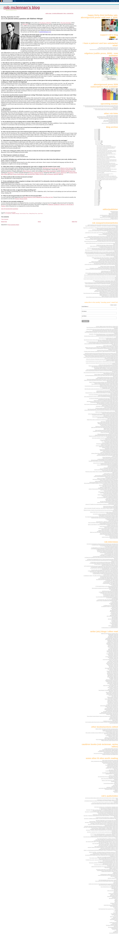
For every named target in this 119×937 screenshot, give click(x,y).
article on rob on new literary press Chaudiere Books (108, 491)
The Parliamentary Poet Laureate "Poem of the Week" (108, 776)
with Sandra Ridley (114, 590)
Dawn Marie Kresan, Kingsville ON (111, 668)
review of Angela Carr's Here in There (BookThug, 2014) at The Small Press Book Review (101, 282)
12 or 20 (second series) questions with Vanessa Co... (107, 171)
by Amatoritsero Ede (114, 613)
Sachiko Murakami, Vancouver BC (111, 680)
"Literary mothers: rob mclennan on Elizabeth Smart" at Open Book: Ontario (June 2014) (101, 273)
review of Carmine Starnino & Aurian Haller (110, 537)
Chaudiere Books (114, 212)
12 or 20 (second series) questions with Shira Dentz (106, 151)
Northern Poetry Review (113, 775)
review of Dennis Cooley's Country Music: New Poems (108, 494)
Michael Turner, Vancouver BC (112, 704)
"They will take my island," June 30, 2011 (110, 863)
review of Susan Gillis (114, 538)
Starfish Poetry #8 (114, 885)
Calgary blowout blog (114, 717)
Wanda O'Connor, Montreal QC (112, 681)
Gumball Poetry (115, 929)
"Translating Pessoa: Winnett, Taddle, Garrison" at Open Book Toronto (105, 414)
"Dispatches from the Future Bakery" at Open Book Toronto (107, 443)
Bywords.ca (116, 892)
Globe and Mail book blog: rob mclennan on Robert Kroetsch (106, 430)
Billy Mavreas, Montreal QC (113, 675)
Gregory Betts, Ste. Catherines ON (111, 639)
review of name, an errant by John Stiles (110, 484)
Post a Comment (4, 219)
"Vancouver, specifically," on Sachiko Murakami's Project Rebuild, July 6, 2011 (103, 862)
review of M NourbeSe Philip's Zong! (111, 407)
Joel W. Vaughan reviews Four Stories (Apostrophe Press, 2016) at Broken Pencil (103, 224)
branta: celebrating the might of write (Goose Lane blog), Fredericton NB (104, 761)
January (98, 188)
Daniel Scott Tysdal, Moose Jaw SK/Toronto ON (109, 705)
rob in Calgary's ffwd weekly (112, 466)
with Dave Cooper (114, 612)
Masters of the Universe (67, 168)
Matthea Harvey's (38, 197)
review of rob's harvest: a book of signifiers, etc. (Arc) (108, 528)
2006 (97, 201)
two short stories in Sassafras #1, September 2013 (108, 807)
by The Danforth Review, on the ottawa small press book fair (107, 586)
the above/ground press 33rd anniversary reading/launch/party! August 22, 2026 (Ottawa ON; (100, 105)
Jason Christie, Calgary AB (113, 647)
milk (117, 879)
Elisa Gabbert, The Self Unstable (103, 174)
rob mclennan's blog (22, 7)
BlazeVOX (116, 889)
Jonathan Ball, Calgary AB (113, 634)
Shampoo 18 (115, 932)
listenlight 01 (115, 907)
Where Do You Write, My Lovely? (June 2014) (109, 272)
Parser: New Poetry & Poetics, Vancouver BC (109, 778)
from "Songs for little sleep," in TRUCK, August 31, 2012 (107, 838)
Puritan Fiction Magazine (113, 893)
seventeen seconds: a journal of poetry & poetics (109, 215)
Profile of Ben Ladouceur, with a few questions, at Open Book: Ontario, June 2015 (103, 236)
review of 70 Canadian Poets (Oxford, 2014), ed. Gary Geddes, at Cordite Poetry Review (101, 251)
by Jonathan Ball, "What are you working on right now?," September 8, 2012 (104, 563)
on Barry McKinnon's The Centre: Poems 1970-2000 (108, 514)
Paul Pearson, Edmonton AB (112, 683)
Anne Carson (13, 174)
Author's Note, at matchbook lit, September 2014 (109, 259)
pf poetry (116, 877)
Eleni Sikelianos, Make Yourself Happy (104, 145)
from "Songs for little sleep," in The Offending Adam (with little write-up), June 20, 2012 (102, 841)
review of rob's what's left (113, 520)
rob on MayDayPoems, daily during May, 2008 (109, 886)
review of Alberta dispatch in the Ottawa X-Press (109, 450)
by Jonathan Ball (115, 585)
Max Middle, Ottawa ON (113, 677)
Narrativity (116, 774)
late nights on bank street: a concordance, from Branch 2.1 (107, 869)
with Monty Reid (115, 609)
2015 (97, 191)
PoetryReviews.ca (114, 781)
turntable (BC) (115, 873)
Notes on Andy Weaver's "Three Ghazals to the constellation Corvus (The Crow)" (103, 524)
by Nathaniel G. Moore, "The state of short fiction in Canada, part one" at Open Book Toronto (101, 575)
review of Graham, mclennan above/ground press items (107, 502)
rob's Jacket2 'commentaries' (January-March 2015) (108, 118)
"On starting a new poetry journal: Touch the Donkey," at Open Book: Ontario (104, 268)
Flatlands (116, 931)
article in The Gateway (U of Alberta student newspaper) (107, 478)
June (98, 183)
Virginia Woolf (73, 172)
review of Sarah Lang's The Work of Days (110, 474)
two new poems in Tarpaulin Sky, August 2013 (109, 808)
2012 (97, 194)
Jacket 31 (116, 902)
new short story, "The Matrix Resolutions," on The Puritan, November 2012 (104, 833)
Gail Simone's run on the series (51, 168)
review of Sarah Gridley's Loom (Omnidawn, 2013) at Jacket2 (106, 290)
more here (116, 792)
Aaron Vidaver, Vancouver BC (112, 707)
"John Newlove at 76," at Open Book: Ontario (109, 271)
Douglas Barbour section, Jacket (112, 731)
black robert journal (114, 876)
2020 (97, 136)
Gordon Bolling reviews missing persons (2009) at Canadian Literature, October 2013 (102, 297)
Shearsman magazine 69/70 (112, 896)
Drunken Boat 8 (115, 904)
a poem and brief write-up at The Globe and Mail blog (108, 875)
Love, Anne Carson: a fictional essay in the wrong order (107, 417)
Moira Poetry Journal (114, 916)
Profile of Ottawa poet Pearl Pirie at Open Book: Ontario (107, 377)
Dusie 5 (116, 899)
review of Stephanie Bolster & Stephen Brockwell (109, 526)
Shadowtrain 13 (115, 897)
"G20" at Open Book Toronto (112, 418)
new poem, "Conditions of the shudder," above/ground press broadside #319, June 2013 (101, 811)
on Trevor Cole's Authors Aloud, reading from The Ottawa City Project (105, 802)
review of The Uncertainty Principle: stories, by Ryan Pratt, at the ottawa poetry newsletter (101, 285)
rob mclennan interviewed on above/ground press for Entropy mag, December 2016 (102, 543)
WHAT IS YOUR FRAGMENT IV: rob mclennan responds (107, 289)
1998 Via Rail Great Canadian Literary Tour (110, 123)
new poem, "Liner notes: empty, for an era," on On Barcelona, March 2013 (104, 823)
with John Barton (115, 617)
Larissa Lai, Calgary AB (113, 670)
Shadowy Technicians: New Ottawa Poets (110, 754)
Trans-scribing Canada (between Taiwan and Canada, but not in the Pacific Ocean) (102, 716)
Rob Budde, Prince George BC (112, 643)
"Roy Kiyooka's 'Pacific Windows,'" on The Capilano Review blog (106, 367)
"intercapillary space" (114, 906)
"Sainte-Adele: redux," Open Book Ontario (110, 387)
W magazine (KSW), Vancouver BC (111, 789)
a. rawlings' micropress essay (112, 525)
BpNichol (56, 174)
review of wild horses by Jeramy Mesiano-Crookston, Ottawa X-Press (105, 416)
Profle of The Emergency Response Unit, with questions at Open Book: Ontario (103, 365)
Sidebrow (116, 900)
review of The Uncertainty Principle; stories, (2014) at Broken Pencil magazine (103, 262)
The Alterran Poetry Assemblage (112, 925)
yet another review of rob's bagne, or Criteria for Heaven (107, 531)
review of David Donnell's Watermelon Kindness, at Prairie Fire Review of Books (103, 413)
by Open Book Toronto (114, 584)
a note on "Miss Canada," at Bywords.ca (110, 345)
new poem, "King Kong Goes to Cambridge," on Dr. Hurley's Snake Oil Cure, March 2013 (101, 822)
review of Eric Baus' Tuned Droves (111, 438)
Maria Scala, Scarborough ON (112, 693)
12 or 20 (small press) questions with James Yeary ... (106, 153)
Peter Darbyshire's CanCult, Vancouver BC (110, 762)
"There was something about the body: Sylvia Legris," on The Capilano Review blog (102, 379)
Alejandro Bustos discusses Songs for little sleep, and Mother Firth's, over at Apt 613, (102, 329)
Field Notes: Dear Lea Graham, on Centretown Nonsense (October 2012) (104, 835)
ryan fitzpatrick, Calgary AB (113, 657)
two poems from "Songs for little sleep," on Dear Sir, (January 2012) (105, 853)
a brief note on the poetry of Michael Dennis (110, 495)
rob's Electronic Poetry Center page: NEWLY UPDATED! (107, 116)
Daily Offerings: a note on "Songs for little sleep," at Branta (107, 346)
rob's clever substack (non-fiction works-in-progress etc (107, 48)
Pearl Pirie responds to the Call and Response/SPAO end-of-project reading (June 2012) (101, 353)
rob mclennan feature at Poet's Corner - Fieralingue (108, 880)
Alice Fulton (4, 174)
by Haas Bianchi (115, 601)
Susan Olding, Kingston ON (113, 682)
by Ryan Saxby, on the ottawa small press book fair (108, 592)
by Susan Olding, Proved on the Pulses (110, 582)
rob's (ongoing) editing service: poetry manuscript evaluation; (106, 109)
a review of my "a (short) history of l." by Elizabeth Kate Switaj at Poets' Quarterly (103, 230)
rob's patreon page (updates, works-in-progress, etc (108, 47)
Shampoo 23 (115, 917)
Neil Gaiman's (64, 169)
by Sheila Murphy (114, 614)
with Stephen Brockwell (113, 603)
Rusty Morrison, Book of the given (103, 162)
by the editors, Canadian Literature (111, 546)
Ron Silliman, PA (115, 696)
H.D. (62, 174)
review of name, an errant (113, 503)
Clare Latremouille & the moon (112, 513)
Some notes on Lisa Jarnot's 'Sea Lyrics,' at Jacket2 (108, 337)
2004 (97, 204)
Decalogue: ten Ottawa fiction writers (111, 733)
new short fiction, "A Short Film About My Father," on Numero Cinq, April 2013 (103, 821)
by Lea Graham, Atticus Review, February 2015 (109, 545)
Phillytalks (116, 779)
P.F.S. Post (116, 915)
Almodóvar (10, 172)
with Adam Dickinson (114, 610)
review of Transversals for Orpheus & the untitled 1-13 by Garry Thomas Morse (103, 488)
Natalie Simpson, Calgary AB (112, 697)
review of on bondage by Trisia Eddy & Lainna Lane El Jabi (107, 445)
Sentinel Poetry (115, 923)
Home (39, 221)
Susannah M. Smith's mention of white (111, 467)
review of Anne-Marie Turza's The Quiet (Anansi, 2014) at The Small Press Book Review (101, 286)
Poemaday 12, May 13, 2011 (112, 865)
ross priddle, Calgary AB (113, 686)
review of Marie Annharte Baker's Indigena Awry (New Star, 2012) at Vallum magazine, (102, 331)
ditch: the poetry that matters (112, 766)
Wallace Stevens (39, 174)
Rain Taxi (116, 784)
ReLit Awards (115, 785)
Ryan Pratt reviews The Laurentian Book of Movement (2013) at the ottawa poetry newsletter (101, 293)
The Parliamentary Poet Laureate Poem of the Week (108, 908)
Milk (117, 930)
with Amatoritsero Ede (114, 611)
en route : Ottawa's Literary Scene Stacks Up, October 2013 (107, 326)
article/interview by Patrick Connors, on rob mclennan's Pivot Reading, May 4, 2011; (102, 401)
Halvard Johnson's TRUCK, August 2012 (110, 730)
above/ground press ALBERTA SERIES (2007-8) (109, 217)
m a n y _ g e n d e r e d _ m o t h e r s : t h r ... (105, 173)
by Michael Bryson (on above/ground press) (110, 627)
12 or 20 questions (8, 213)
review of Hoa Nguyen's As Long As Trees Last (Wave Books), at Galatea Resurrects (102, 341)
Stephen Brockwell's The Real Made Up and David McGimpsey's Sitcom (104, 460)
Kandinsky (53, 171)
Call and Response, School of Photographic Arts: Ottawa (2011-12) (105, 219)
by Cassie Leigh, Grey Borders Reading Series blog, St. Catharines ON (104, 569)
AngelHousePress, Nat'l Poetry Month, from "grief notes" (107, 870)
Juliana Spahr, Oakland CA (113, 699)
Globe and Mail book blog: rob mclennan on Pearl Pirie (107, 434)
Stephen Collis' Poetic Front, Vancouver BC (110, 780)
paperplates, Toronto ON (113, 777)
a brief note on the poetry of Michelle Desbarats (109, 489)
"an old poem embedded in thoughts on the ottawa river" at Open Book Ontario (103, 394)
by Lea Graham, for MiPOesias (112, 597)
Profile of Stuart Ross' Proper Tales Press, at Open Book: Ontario (106, 258)
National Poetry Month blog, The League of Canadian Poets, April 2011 (104, 866)
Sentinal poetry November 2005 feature (110, 121)
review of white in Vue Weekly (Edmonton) (110, 470)
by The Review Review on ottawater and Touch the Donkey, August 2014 (104, 548)
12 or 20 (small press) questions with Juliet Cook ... (106, 163)
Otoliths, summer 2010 (113, 868)
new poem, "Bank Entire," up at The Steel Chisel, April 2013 (107, 820)
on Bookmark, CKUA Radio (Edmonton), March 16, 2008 (107, 799)
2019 (97, 137)
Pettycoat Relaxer (114, 928)
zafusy (116, 911)
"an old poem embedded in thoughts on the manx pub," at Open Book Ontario (103, 398)
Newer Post (4, 221)
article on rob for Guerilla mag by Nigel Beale (109, 444)
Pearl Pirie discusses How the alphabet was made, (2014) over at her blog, (104, 287)
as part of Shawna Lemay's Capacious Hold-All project (108, 459)
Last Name (84, 316)
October (98, 143)
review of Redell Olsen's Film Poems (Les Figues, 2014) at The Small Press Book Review (101, 252)
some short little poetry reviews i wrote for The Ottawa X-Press (106, 475)
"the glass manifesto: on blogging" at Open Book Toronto (107, 403)
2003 (97, 205)
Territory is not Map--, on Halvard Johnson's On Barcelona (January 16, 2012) (103, 852)
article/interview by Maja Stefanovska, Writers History (108, 399)
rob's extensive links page (113, 119)
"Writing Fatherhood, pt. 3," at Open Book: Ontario (109, 294)
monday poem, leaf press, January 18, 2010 (110, 871)
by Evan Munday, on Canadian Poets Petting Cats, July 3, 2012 (106, 564)
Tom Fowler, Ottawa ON (113, 658)
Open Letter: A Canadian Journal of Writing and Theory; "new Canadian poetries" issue (102, 732)
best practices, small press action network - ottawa (108, 515)
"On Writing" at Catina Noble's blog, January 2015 (108, 247)
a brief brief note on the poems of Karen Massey (109, 492)
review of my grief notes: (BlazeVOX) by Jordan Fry (108, 364)
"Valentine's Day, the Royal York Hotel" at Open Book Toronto (106, 426)
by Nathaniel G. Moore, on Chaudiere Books (109, 606)
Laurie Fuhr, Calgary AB (113, 660)
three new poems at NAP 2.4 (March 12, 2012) (109, 848)
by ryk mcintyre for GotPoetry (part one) (110, 595)
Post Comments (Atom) (13, 224)
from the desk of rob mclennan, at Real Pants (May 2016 (107, 228)
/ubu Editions (115, 791)
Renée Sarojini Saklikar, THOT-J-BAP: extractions (106, 166)
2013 (97, 193)
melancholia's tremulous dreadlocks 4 (111, 905)
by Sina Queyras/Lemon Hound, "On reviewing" (109, 576)
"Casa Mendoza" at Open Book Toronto (110, 415)
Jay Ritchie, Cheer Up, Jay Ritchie (103, 158)
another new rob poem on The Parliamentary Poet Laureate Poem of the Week (103, 883)
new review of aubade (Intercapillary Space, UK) (109, 468)
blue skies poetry (115, 887)
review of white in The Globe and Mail (111, 473)
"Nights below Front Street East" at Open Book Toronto (108, 423)
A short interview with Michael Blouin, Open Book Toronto (107, 390)
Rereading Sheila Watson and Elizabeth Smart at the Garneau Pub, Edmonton (103, 461)
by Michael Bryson (114, 626)
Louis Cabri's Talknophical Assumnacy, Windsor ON (108, 788)
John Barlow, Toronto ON (113, 635)
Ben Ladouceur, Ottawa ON (113, 669)
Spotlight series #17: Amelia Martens (103, 167)
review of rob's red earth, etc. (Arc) (111, 518)
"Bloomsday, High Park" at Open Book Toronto (109, 421)
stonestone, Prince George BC (112, 787)
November (99, 142)
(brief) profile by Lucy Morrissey (112, 338)
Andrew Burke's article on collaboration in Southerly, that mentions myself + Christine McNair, (100, 354)
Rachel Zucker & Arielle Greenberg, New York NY (109, 713)
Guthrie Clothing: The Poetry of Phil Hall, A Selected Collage (107, 728)
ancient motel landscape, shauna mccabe (110, 749)
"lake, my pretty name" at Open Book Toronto (109, 440)
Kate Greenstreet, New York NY (112, 663)
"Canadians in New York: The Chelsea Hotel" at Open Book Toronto (105, 431)
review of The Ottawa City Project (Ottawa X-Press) (108, 485)
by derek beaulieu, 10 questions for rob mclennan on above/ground (105, 572)
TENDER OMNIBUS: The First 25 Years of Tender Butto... (107, 177)
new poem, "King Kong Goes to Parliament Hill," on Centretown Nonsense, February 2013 (101, 826)
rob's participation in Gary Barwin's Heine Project (109, 424)
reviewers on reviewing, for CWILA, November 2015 (108, 234)
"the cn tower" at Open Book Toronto (111, 441)
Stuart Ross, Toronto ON (113, 691)
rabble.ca (116, 782)
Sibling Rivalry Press (33, 213)
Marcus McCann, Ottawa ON (112, 676)
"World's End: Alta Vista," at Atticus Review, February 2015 (107, 245)
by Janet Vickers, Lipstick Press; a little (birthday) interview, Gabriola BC (104, 567)
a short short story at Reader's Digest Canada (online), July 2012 (106, 840)
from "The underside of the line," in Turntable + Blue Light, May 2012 (105, 843)
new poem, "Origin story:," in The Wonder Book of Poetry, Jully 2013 (105, 810)
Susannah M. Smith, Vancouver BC (111, 698)
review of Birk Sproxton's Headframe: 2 (110, 493)
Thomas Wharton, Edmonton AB (112, 710)
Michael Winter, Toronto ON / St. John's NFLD (109, 712)
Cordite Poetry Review (113, 922)
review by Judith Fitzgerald (113, 465)
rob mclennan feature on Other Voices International (108, 884)
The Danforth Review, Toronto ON (111, 765)
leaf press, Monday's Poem (113, 878)
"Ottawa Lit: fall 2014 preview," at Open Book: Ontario (108, 260)
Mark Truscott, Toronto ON (113, 703)
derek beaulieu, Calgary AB (113, 637)
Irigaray (28, 171)
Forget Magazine (115, 888)
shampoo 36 (115, 872)
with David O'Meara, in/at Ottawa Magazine (110, 565)
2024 (97, 131)
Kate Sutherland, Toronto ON (112, 702)
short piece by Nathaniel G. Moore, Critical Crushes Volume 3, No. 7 (105, 479)
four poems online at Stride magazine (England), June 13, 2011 (106, 864)
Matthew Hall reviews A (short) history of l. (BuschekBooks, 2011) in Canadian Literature (101, 347)
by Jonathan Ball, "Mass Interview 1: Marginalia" (109, 577)
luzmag (116, 909)
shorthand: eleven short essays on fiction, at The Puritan (107, 350)
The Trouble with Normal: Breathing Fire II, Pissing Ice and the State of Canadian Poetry (101, 516)
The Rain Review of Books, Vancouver (111, 783)
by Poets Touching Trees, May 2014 (111, 553)
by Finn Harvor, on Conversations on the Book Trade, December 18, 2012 (104, 562)
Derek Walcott (21, 174)
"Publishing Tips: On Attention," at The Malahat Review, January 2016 (105, 229)
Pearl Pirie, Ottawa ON (113, 684)
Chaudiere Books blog (113, 718)
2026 (97, 129)
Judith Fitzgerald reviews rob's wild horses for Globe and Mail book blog (104, 427)
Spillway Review (115, 914)
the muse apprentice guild (113, 927)
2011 (97, 195)
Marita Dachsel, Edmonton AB (112, 650)
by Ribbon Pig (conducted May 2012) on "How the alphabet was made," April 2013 (102, 559)
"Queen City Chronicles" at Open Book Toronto (109, 432)
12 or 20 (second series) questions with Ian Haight (106, 157)
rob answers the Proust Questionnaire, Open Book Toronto (107, 579)
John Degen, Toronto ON (113, 652)
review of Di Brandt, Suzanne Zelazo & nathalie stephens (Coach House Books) (103, 522)
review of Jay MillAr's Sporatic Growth (111, 490)
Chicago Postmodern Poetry (112, 764)
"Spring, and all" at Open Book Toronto (111, 429)
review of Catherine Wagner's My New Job (110, 442)
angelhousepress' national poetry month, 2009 (109, 874)
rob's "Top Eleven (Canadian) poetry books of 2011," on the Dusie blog (105, 366)
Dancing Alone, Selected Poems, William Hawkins (108, 750)
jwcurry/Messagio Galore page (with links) (110, 772)
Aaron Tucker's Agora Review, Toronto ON (110, 760)
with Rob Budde (115, 598)
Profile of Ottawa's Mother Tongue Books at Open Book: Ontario (106, 374)
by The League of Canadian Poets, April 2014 (109, 554)
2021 (97, 135)
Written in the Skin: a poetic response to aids (109, 740)
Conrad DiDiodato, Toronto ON (112, 653)
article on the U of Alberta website (111, 477)
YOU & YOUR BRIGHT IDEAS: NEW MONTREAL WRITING (107, 739)
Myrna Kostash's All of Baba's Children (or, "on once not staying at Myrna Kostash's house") (101, 483)
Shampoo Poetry (115, 786)
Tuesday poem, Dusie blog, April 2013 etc (110, 729)
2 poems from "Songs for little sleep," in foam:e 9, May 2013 (107, 817)
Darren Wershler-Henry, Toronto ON (111, 709)
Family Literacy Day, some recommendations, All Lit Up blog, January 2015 (104, 246)
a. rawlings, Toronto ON (113, 688)
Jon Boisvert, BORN (100, 172)
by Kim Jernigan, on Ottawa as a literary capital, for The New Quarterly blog (104, 571)
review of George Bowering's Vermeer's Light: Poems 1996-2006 (106, 476)
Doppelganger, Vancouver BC (112, 767)
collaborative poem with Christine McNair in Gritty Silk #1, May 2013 (105, 814)
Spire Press (40, 213)
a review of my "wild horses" (112, 231)
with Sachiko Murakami (113, 589)
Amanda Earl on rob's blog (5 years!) (111, 462)
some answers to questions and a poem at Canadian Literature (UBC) (105, 588)
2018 (97, 138)
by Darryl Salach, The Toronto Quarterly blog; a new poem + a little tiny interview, (103, 570)
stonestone (116, 926)
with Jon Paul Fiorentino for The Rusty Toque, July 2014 (107, 550)
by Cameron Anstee (114, 602)
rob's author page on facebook (112, 115)
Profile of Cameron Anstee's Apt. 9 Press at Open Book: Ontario (106, 383)
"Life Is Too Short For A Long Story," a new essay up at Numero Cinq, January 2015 (102, 248)
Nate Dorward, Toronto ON (113, 654)
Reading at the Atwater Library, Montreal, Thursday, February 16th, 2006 (104, 803)
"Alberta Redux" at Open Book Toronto (111, 428)
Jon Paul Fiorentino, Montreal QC (111, 656)
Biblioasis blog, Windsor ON (112, 640)
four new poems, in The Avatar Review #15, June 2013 (108, 812)
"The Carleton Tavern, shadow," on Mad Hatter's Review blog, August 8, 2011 (103, 857)
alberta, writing (115, 720)
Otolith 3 (116, 901)
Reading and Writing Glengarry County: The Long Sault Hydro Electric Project (103, 436)
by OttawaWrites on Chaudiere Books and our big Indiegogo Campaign (104, 547)
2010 (97, 197)
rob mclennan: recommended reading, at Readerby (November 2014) (105, 249)
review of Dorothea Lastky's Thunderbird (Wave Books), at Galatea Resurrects (103, 342)
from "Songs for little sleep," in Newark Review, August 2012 (107, 839)
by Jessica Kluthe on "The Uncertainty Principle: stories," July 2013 (105, 556)
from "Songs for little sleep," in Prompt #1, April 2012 (108, 845)
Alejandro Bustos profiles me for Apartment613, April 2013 (107, 335)
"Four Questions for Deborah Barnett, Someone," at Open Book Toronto (104, 384)
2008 (97, 199)
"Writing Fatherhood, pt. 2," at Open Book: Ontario (109, 295)
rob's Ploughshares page (113, 122)
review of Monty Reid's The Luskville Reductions (109, 439)
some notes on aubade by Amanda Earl (110, 496)
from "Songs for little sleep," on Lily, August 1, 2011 (108, 858)
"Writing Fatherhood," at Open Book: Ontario (110, 296)
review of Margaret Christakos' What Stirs (110, 451)
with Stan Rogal (115, 621)
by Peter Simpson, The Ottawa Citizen (111, 581)
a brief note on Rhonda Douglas (112, 498)
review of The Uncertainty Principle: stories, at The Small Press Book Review (103, 288)
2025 (97, 130)
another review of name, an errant (111, 499)
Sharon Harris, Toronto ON (113, 665)
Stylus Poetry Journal (114, 895)
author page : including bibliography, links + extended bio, (60, 13)
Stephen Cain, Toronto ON (113, 645)
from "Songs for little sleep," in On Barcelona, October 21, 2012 (106, 834)
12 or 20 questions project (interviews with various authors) (107, 596)
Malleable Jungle (114, 918)
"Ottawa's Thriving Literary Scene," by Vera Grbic (109, 385)
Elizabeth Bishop (38, 172)
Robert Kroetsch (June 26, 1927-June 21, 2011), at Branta (107, 391)
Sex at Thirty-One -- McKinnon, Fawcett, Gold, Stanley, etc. (107, 521)
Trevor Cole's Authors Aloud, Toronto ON (110, 763)
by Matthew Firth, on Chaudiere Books (111, 605)
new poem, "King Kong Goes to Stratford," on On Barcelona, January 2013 (104, 829)
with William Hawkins (114, 615)
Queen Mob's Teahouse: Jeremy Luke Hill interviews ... (107, 159)
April (98, 185)
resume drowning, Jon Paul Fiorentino (111, 752)
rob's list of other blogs (114, 723)
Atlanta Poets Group (114, 715)
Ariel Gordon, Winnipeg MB (113, 661)
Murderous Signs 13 (114, 903)
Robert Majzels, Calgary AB (113, 674)
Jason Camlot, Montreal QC (113, 646)
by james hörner (115, 619)
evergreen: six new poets (113, 736)
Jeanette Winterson (61, 172)
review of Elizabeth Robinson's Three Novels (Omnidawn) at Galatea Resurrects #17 (102, 369)
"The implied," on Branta (113, 433)
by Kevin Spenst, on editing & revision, (111, 574)
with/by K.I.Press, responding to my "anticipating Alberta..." (107, 600)
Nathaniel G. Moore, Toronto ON (112, 679)
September (99, 144)
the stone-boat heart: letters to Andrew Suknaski (109, 501)
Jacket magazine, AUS (113, 771)
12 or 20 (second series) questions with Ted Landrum (107, 169)
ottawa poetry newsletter (113, 214)
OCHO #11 (116, 891)
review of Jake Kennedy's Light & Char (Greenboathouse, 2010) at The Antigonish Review (101, 355)
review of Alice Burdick (113, 536)
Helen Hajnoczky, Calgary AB (112, 664)
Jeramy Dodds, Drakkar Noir (102, 155)
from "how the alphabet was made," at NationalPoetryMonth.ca (106, 846)
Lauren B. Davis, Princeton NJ (112, 651)
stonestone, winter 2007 (113, 898)
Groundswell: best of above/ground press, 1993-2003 (108, 751)
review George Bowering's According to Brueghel (109, 449)
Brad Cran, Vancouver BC (113, 648)
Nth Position (115, 912)
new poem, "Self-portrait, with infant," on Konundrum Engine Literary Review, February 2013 (101, 827)
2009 (97, 198)
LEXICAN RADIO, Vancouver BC (112, 773)
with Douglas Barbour (114, 622)
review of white (115, 456)
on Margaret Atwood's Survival (112, 519)
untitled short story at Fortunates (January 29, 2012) (108, 849)
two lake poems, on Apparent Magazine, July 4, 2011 (108, 861)
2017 (97, 139)
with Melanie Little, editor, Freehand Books (110, 591)
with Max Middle (115, 618)
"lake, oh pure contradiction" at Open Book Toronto (108, 446)
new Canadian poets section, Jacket (111, 738)
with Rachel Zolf (115, 607)
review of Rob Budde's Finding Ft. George (110, 457)
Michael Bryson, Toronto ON (112, 642)
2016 (97, 190)
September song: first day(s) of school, (104, 170)
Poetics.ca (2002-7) (114, 218)
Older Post (74, 221)
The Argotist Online (114, 913)
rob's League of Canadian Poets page (111, 120)
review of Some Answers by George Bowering (109, 463)
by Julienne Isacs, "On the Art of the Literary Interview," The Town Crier (105, 544)
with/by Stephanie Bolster (113, 625)
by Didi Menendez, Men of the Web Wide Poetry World (108, 599)
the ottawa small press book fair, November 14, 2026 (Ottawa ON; (106, 108)
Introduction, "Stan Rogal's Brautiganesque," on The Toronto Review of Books (103, 334)
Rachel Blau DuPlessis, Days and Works (104, 152)
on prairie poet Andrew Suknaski (112, 420)
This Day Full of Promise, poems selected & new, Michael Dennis (106, 753)
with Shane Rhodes (114, 604)
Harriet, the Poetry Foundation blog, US (110, 685)
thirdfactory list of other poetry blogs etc (110, 721)
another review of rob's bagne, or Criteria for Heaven (108, 530)
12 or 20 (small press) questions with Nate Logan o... (106, 179)
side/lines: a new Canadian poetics (111, 737)
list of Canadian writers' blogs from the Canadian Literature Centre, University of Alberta (101, 722)
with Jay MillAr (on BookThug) (112, 616)
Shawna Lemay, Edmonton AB (112, 671)
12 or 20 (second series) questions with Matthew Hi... (106, 176)
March (98, 186)
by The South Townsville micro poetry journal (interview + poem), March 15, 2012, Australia (101, 566)
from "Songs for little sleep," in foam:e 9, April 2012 (108, 844)
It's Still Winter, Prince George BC (112, 770)
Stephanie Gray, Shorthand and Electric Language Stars (107, 164)
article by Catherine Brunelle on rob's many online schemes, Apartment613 (104, 238)
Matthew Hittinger (15, 213)
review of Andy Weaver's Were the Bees (110, 506)
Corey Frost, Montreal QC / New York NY (110, 659)
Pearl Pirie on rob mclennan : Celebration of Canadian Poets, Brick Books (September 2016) (100, 227)
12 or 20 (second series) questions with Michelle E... (106, 165)
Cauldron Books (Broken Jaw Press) (111, 748)
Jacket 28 (116, 920)
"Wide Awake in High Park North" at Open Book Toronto (107, 422)
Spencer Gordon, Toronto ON (112, 662)
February (98, 187)
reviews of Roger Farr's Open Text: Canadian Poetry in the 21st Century (104, 453)
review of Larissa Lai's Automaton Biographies (109, 425)
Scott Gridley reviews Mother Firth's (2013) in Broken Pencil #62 (106, 291)
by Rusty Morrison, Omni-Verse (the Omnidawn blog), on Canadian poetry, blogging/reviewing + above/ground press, (104, 568)
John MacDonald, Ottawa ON (112, 673)
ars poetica (116, 882)
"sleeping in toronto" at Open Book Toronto (110, 447)
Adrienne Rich (31, 174)
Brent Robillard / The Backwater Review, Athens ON (108, 690)
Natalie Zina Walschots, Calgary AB (111, 708)
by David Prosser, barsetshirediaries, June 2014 (109, 552)
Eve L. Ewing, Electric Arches (102, 149)
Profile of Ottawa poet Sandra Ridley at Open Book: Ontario (107, 378)
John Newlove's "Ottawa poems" (112, 500)
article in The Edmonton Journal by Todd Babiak (109, 480)
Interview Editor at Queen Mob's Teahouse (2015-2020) (107, 117)
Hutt (117, 921)
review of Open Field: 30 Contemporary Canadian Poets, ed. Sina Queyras (104, 512)
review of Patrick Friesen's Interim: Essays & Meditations (107, 464)
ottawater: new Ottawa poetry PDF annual (110, 216)
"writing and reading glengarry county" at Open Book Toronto (106, 408)
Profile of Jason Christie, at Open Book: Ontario (109, 266)
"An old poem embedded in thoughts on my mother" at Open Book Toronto (104, 402)
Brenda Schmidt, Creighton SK (112, 694)
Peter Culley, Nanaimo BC (113, 649)
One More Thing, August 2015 (112, 235)
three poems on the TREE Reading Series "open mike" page (106, 881)
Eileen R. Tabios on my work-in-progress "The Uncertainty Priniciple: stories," (103, 382)
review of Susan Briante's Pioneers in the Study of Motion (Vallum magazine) (103, 482)
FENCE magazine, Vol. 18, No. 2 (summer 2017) (106, 156)
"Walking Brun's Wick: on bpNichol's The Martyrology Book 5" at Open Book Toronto (102, 419)
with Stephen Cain (114, 620)
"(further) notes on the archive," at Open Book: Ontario (108, 267)
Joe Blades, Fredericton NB (113, 641)
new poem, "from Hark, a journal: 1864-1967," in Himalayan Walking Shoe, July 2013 (102, 809)
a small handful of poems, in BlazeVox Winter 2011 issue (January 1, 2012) (104, 854)
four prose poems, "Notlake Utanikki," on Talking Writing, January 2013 (105, 828)
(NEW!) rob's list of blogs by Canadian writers (109, 633)
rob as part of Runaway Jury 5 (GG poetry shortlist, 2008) (107, 455)
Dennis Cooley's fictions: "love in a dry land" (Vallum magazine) (106, 469)
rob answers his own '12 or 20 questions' (110, 593)
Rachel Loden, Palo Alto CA (112, 672)
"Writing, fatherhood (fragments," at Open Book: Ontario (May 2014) (105, 280)
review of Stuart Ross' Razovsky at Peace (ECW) (109, 534)
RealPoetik (116, 910)
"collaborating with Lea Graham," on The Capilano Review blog (106, 368)
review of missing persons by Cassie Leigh (110, 412)
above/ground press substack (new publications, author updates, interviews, (104, 49)
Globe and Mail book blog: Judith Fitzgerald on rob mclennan (106, 435)
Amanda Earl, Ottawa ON (113, 655)
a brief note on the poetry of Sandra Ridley (110, 486)
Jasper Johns (46, 171)
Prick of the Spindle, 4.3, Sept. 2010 (111, 867)
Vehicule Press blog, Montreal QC (111, 706)
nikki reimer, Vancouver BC (113, 689)
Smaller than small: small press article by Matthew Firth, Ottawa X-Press (104, 517)
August (98, 180)
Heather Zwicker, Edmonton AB (112, 714)
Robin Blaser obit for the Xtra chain (111, 448)
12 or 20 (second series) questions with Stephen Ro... (107, 160)
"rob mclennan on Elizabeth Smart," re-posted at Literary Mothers (106, 263)
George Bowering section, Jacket (112, 735)
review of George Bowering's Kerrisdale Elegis (109, 452)
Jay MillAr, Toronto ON (114, 678)
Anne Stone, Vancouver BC (113, 701)
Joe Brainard (49, 174)
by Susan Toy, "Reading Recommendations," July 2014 (107, 551)
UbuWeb (116, 790)
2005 (97, 202)
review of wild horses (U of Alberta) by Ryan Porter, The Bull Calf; (106, 400)
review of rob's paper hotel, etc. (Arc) (111, 527)
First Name (84, 311)
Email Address (85, 306)
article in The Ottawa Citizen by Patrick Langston (109, 487)
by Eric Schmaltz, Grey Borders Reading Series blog (108, 578)
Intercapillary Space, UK (113, 769)
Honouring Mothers (114, 924)
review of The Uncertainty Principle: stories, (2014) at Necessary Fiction (104, 261)
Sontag (32, 172)
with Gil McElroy (115, 624)
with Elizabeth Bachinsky (113, 587)
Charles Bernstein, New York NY (112, 638)
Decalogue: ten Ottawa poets (112, 734)
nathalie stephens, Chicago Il (112, 700)
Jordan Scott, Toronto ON (113, 695)
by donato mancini (114, 623)
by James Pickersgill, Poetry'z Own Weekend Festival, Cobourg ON (105, 573)
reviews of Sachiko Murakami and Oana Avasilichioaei (108, 454)
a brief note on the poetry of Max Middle (110, 507)
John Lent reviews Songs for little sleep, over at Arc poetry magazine (105, 330)
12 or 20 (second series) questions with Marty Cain (106, 146)
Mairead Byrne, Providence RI (112, 644)
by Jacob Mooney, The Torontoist (112, 580)
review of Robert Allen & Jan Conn (111, 535)
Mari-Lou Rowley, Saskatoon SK (112, 692)
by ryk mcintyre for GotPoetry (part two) (111, 594)
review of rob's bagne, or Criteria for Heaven (109, 529)
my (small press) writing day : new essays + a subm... (106, 150)
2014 (97, 192)
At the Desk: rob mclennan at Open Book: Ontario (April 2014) (106, 281)
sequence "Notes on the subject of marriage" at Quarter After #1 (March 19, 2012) (103, 847)
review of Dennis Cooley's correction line (110, 458)
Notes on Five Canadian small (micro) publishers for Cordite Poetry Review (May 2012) (101, 356)
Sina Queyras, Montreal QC (113, 687)
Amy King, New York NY (113, 667)
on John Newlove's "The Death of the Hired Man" (109, 523)
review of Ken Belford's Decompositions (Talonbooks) (108, 395)
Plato (24, 171)
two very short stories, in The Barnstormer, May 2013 (108, 813)
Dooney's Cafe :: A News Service (112, 768)
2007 (97, 200)
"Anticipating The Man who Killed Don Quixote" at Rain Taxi (107, 406)
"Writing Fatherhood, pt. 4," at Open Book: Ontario (109, 292)
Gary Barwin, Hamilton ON (113, 636)
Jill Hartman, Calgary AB (113, 666)
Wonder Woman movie (21, 198)
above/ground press (114, 211)
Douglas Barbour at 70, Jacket (112, 437)
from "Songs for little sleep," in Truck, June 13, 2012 (108, 842)
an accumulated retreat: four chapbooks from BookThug (107, 497)
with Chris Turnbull (114, 608)
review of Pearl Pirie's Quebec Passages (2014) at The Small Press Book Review (103, 274)
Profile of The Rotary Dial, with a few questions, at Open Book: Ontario (105, 257)
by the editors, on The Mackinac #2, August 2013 (109, 555)
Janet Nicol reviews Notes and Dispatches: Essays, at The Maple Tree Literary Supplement (101, 237)
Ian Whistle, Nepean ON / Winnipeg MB (110, 711)
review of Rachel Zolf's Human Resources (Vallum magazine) (106, 481)
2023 (97, 132)
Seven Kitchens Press (24, 213)
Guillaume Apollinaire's (54, 204)
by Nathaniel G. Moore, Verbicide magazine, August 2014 (107, 549)
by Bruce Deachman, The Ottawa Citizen (110, 583)
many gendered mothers (113, 213)
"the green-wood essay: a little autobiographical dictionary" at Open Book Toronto (103, 409)
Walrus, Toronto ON (114, 894)
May (98, 184)
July (98, 181)
